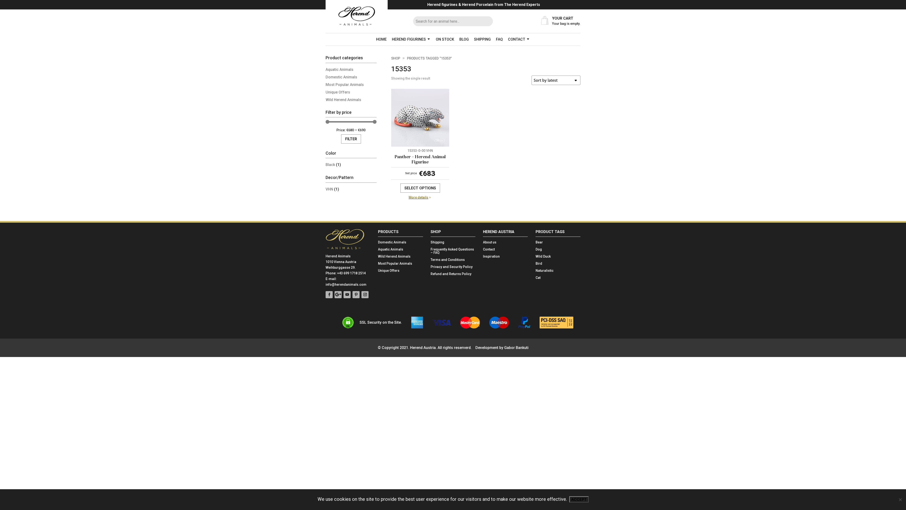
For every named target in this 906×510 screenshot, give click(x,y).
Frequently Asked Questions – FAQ (452, 251)
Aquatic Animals (339, 69)
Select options (420, 188)
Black (330, 164)
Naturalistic (545, 270)
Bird (539, 263)
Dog (539, 249)
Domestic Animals (341, 77)
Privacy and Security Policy (452, 267)
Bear (539, 242)
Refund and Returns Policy (451, 274)
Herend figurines (409, 39)
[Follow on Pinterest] (356, 294)
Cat (538, 278)
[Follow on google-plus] (338, 294)
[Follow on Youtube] (347, 294)
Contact (516, 39)
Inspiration (491, 256)
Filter (351, 139)
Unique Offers (338, 92)
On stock (445, 39)
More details (418, 197)
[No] (900, 499)
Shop (395, 58)
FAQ (499, 39)
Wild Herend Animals (343, 100)
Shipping (482, 39)
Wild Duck (543, 256)
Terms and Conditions (448, 260)
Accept (579, 499)
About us (489, 242)
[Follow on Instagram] (365, 294)
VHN (329, 189)
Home (381, 39)
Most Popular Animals (345, 84)
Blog (464, 39)
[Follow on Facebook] (329, 294)
